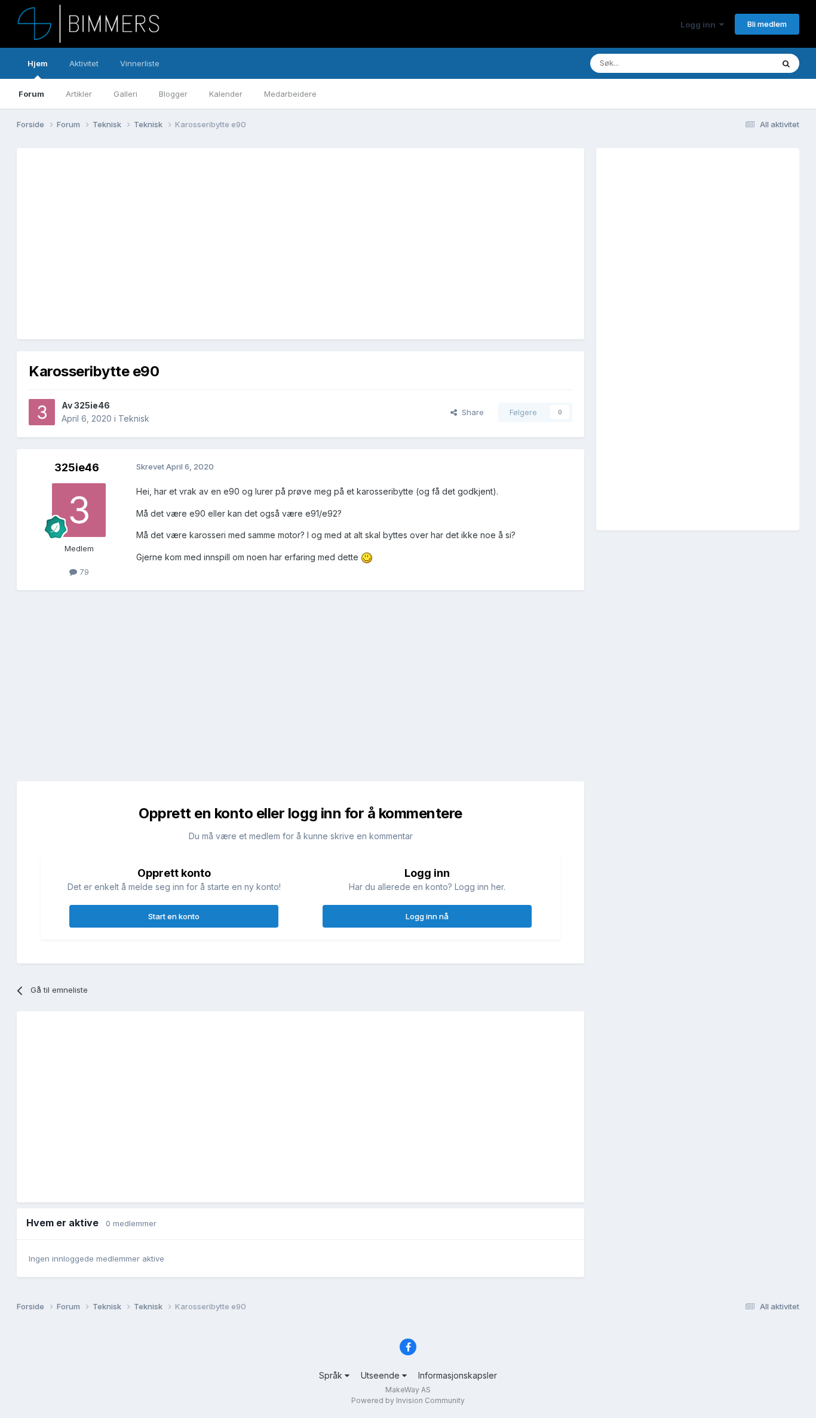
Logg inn (699, 24)
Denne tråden (733, 63)
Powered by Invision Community (408, 1400)
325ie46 (92, 405)
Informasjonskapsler (457, 1375)
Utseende (381, 1375)
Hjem (37, 63)
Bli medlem (767, 24)
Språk (332, 1375)
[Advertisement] (246, 243)
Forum (31, 94)
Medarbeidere (290, 94)
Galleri (125, 94)
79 (83, 571)
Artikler (79, 94)
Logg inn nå (427, 916)
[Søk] (786, 63)
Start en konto (174, 916)
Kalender (226, 94)
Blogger (173, 94)
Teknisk (133, 418)
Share (470, 412)
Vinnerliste (139, 63)
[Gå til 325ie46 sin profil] (42, 412)
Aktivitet (84, 63)
